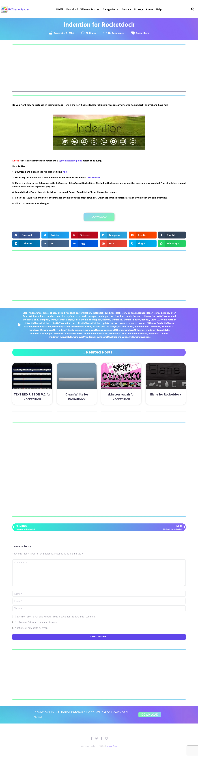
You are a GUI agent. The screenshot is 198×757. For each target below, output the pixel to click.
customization (83, 312)
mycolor (60, 316)
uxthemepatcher (42, 326)
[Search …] (192, 9)
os (79, 316)
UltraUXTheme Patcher (63, 323)
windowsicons (143, 336)
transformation (132, 319)
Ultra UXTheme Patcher (163, 319)
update (105, 323)
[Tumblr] (101, 738)
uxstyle (130, 323)
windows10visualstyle (157, 329)
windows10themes (134, 329)
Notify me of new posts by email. (31, 627)
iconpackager (145, 312)
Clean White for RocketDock (76, 397)
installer (165, 312)
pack (84, 316)
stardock (62, 319)
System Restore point (70, 160)
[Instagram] (106, 738)
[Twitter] (96, 738)
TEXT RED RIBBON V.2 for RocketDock (32, 397)
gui (106, 312)
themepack (95, 319)
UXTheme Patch (154, 323)
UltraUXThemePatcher (89, 323)
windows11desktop (97, 333)
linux (42, 316)
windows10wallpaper (41, 333)
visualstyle (111, 326)
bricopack (69, 312)
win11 (130, 326)
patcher (109, 316)
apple (46, 312)
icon (124, 312)
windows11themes (158, 333)
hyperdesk (115, 312)
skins (53, 319)
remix (129, 316)
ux (112, 323)
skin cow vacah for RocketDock (121, 397)
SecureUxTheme (161, 316)
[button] (110, 9)
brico (60, 312)
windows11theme (137, 333)
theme (84, 319)
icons (156, 312)
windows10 (49, 329)
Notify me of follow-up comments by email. (36, 622)
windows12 (128, 336)
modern (51, 316)
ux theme (119, 323)
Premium (119, 316)
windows (155, 326)
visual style (99, 326)
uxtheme (139, 323)
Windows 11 (168, 326)
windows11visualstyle (60, 336)
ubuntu (145, 319)
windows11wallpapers (109, 336)
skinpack (44, 319)
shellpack (28, 319)
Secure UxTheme (142, 316)
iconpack (132, 312)
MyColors (72, 316)
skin (36, 319)
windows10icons (94, 329)
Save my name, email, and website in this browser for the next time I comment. (56, 616)
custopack (98, 312)
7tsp (25, 312)
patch (101, 316)
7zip (64, 171)
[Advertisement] (99, 70)
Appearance (35, 312)
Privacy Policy (111, 746)
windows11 (60, 333)
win (124, 326)
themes (106, 319)
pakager (92, 316)
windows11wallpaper (84, 336)
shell (173, 316)
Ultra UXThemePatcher (37, 323)
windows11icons (118, 333)
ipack (36, 316)
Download (99, 216)
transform (117, 319)
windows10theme (113, 329)
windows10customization (70, 329)
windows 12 (35, 329)
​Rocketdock (94, 177)
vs (119, 326)
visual (88, 326)
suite (77, 319)
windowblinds (142, 326)
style (70, 319)
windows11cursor (76, 333)
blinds (53, 312)
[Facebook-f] (91, 738)
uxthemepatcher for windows (68, 326)
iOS (30, 316)
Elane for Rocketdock (165, 394)
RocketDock (142, 32)
